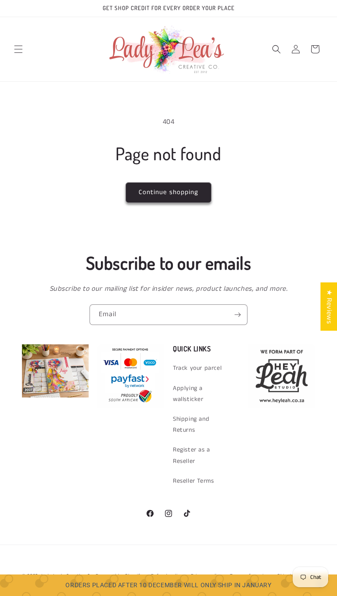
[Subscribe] (237, 314)
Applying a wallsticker (188, 394)
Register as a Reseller (191, 455)
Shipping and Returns (191, 424)
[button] (18, 49)
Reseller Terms (193, 481)
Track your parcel (197, 368)
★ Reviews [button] (329, 306)
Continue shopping (168, 192)
